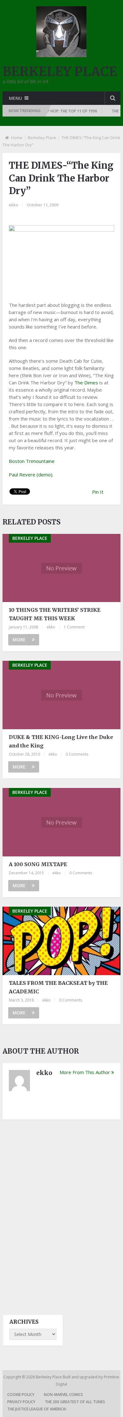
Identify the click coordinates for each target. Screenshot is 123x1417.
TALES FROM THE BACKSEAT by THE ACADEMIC (58, 987)
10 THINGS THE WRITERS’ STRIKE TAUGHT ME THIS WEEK (55, 614)
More (19, 640)
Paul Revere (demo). (31, 474)
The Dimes (86, 382)
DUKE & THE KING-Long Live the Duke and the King (61, 741)
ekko (13, 205)
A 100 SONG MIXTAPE (38, 864)
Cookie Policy (20, 1394)
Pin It (97, 492)
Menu (15, 98)
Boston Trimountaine (32, 461)
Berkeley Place (42, 137)
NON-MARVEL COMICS (63, 1394)
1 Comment (74, 627)
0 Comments (77, 754)
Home (16, 137)
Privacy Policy (21, 1401)
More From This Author (85, 1072)
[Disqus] (61, 1211)
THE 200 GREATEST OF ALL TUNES (75, 1401)
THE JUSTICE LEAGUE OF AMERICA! (36, 1409)
